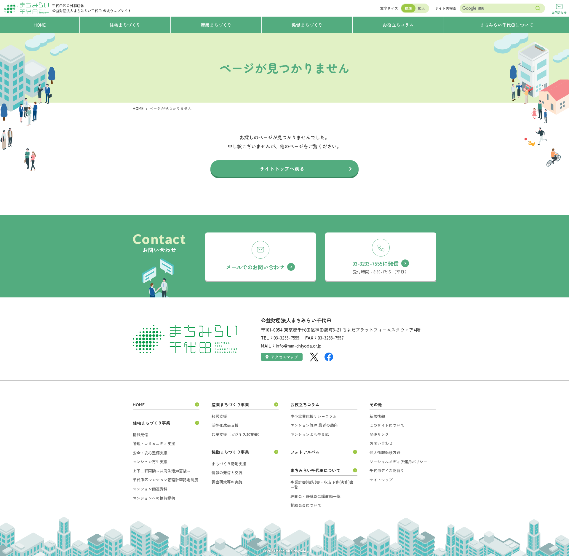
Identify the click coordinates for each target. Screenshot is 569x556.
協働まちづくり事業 (230, 452)
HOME (138, 108)
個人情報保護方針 (385, 452)
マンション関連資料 (150, 489)
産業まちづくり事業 (230, 404)
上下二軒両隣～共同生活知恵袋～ (162, 471)
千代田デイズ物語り (387, 470)
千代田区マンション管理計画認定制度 (165, 479)
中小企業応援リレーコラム (313, 416)
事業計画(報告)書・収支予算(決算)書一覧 (322, 484)
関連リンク (379, 434)
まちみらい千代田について (315, 470)
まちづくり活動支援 (229, 463)
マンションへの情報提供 (154, 498)
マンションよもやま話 (309, 434)
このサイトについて (387, 425)
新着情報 (377, 416)
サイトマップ (381, 479)
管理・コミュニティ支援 (154, 443)
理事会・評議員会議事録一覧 (315, 496)
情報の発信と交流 (227, 472)
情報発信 (140, 434)
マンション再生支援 (150, 461)
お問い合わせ (381, 443)
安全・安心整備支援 (150, 452)
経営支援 (219, 416)
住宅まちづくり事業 (151, 423)
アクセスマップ (284, 357)
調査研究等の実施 (227, 482)
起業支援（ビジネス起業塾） (237, 434)
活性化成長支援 (225, 425)
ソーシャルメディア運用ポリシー (398, 461)
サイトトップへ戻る (282, 168)
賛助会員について (305, 505)
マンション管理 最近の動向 (314, 425)
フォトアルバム (304, 452)
